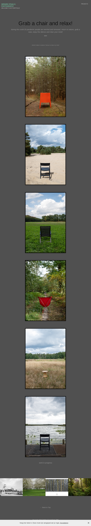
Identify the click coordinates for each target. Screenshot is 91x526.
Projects (84, 4)
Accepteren (64, 523)
